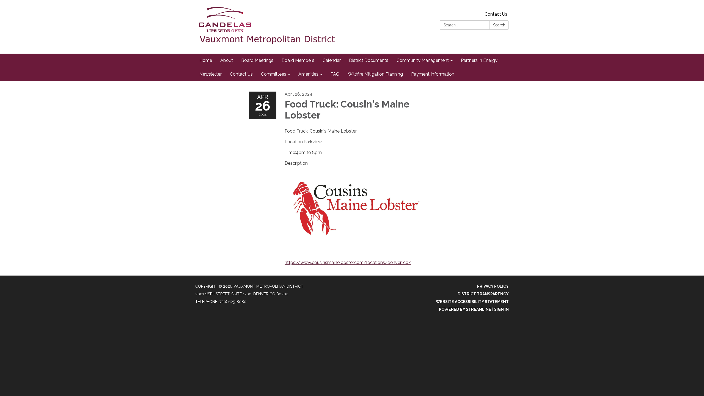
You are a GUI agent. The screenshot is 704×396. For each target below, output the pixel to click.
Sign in (501, 309)
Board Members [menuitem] (298, 60)
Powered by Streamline (465, 309)
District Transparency (483, 294)
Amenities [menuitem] (308, 74)
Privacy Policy (493, 286)
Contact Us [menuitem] (241, 74)
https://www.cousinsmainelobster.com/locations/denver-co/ (348, 262)
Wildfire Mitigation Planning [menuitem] (375, 74)
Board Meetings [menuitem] (257, 60)
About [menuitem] (226, 60)
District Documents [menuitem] (368, 60)
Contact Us (496, 14)
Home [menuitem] (205, 60)
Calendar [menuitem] (332, 60)
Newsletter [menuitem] (210, 74)
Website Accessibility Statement (472, 301)
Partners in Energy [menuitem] (479, 60)
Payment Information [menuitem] (432, 74)
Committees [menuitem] (273, 74)
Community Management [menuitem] (423, 60)
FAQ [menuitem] (335, 74)
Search (499, 25)
